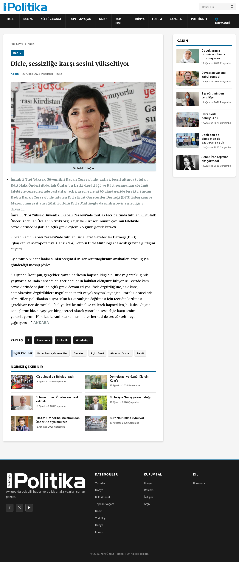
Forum (157, 19)
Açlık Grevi (97, 353)
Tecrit (140, 353)
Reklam (148, 490)
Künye (148, 483)
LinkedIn (63, 340)
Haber (11, 19)
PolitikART (199, 19)
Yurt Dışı (119, 21)
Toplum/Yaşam (80, 19)
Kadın (103, 19)
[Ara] (232, 7)
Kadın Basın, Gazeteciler (52, 353)
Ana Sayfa (17, 43)
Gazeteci (79, 353)
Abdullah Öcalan (120, 353)
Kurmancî (199, 483)
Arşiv (147, 504)
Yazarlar (177, 19)
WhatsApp (83, 340)
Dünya (140, 19)
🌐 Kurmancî (222, 21)
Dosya (28, 19)
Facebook (43, 340)
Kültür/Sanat (51, 19)
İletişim (148, 497)
